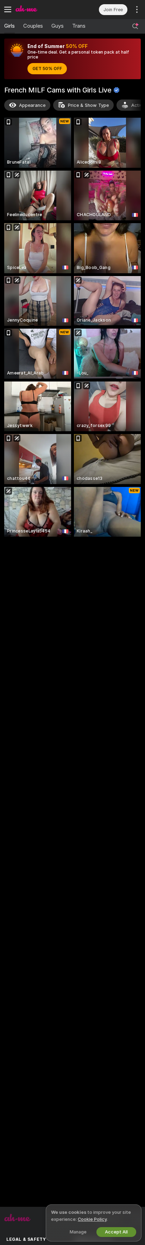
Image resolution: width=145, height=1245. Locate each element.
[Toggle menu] (7, 9)
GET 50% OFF (47, 68)
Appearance (32, 105)
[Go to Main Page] (43, 9)
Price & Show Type (88, 105)
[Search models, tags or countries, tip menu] (135, 26)
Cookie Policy (92, 1219)
